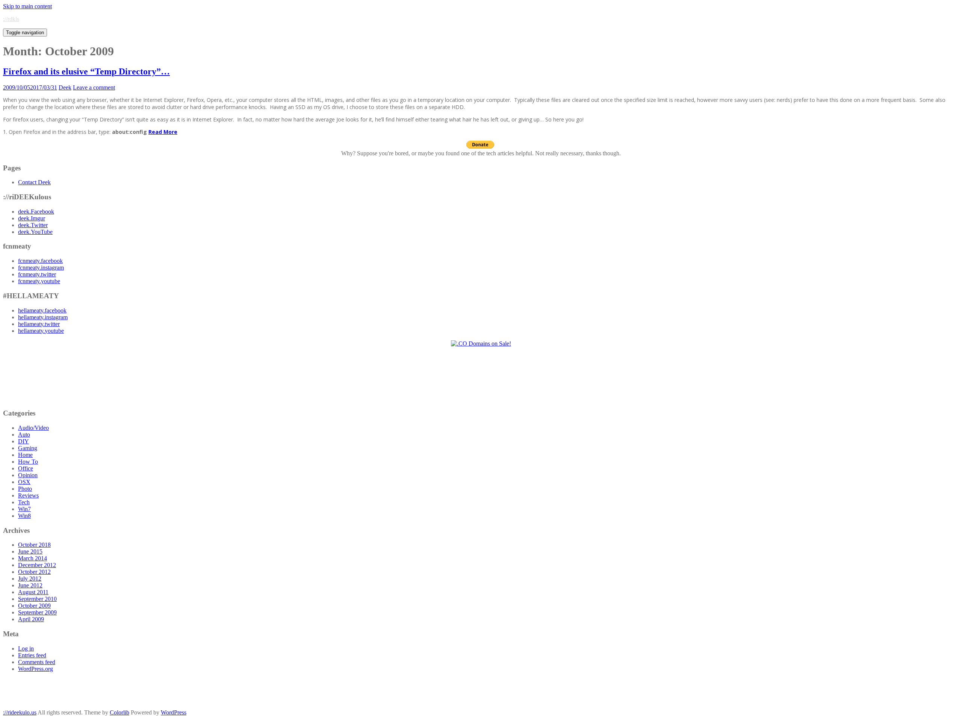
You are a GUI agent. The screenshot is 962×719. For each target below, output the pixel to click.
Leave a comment (94, 87)
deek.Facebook (36, 211)
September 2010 (37, 599)
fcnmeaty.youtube (39, 281)
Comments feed (36, 662)
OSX (24, 482)
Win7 (24, 509)
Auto (24, 434)
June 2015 (30, 551)
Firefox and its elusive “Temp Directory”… (86, 71)
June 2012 (30, 585)
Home (25, 455)
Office (25, 468)
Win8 (24, 516)
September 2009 (37, 612)
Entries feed (32, 655)
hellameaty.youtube (41, 331)
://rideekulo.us (19, 712)
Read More (162, 131)
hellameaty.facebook (42, 310)
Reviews (28, 495)
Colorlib (119, 712)
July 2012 (29, 578)
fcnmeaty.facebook (40, 261)
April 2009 (31, 619)
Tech (24, 502)
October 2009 (34, 605)
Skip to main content (27, 6)
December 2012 (37, 565)
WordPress (173, 712)
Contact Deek (34, 182)
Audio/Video (33, 428)
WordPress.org (35, 669)
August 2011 (33, 592)
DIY (23, 441)
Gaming (27, 448)
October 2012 (34, 572)
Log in (26, 648)
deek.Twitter (33, 225)
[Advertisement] (481, 377)
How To (28, 461)
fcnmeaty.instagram (41, 267)
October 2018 (34, 545)
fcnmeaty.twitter (37, 274)
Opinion (28, 475)
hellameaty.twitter (39, 324)
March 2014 (32, 558)
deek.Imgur (31, 218)
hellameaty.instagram (43, 317)
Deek (65, 87)
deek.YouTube (35, 232)
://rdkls (11, 19)
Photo (25, 488)
